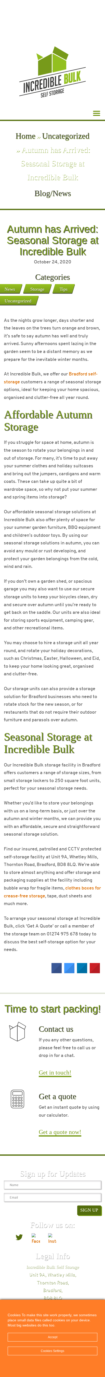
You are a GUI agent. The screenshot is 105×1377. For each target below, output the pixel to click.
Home (25, 135)
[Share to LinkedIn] (82, 971)
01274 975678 (52, 22)
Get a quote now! (60, 1132)
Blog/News (66, 6)
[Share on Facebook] (56, 971)
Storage (37, 289)
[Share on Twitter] (69, 971)
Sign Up (89, 1210)
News (10, 289)
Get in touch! (55, 1072)
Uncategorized (65, 135)
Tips (64, 289)
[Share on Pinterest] (95, 971)
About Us (37, 6)
